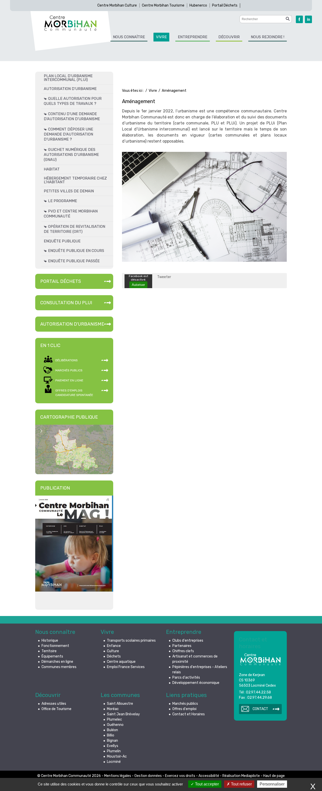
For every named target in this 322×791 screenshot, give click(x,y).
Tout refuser (241, 784)
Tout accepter (206, 784)
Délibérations (66, 360)
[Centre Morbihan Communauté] (70, 23)
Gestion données (148, 776)
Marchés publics (69, 370)
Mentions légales (117, 776)
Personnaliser (272, 784)
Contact (260, 709)
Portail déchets (60, 281)
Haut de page (274, 776)
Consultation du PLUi (66, 302)
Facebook (299, 19)
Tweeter (164, 277)
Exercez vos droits (180, 776)
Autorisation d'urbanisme (72, 324)
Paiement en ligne (69, 380)
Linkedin (308, 19)
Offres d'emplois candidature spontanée (74, 393)
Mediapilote (250, 776)
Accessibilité (208, 776)
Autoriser (138, 285)
